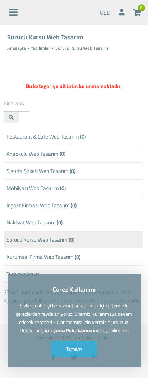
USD (105, 12)
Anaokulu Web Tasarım (35, 154)
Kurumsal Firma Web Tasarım (43, 257)
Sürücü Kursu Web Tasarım (40, 240)
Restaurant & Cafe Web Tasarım (46, 136)
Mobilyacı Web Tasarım (36, 188)
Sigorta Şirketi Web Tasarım (40, 171)
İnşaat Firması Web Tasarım (41, 205)
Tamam (74, 349)
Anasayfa (16, 48)
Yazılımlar (40, 48)
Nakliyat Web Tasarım (34, 222)
